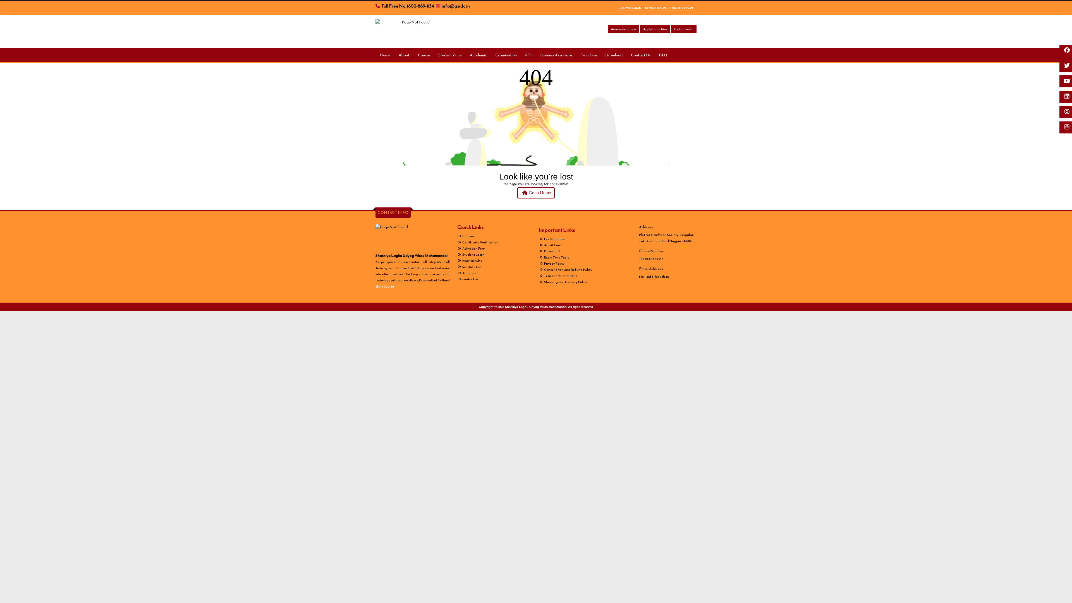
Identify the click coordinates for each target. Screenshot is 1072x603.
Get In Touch (683, 29)
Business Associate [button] (556, 55)
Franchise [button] (588, 55)
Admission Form (473, 248)
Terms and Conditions (560, 275)
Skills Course (384, 286)
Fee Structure (554, 238)
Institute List (472, 266)
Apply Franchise (655, 29)
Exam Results (472, 260)
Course (424, 55)
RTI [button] (528, 55)
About (404, 55)
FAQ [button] (663, 55)
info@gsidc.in (658, 276)
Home (385, 55)
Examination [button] (506, 55)
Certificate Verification (480, 242)
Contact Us (640, 55)
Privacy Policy (554, 263)
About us (469, 273)
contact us (470, 279)
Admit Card (552, 245)
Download (614, 55)
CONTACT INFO (393, 213)
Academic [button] (478, 55)
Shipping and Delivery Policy (565, 281)
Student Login (473, 254)
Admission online (623, 29)
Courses (468, 236)
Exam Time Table (557, 257)
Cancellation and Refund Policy (568, 269)
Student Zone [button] (449, 55)
